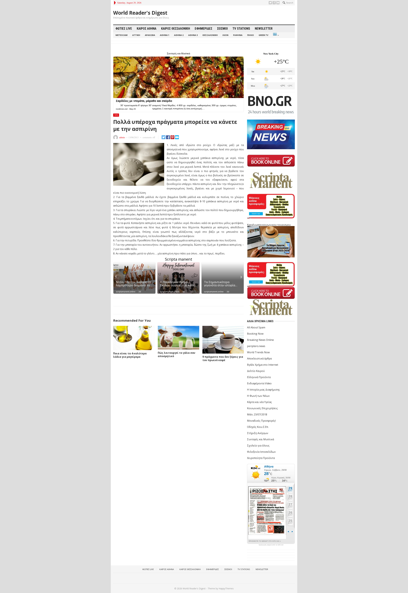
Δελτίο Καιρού (256, 371)
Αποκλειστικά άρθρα (259, 358)
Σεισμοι (222, 28)
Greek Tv (263, 35)
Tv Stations (241, 28)
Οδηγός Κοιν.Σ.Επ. (258, 427)
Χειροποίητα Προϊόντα (261, 458)
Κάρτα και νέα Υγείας (259, 402)
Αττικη (136, 35)
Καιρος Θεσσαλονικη (175, 28)
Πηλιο (250, 35)
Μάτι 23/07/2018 (257, 414)
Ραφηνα (237, 35)
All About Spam (256, 327)
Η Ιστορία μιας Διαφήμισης (263, 389)
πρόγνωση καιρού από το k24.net (271, 545)
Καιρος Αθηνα (146, 28)
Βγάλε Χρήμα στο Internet (262, 364)
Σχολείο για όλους (258, 445)
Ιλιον (225, 35)
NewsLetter (264, 28)
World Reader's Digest (140, 12)
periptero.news (256, 346)
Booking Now (255, 333)
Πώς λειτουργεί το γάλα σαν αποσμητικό (176, 354)
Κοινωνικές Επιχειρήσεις (262, 408)
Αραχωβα (150, 35)
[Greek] (276, 35)
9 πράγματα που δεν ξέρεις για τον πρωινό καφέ (222, 358)
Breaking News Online (260, 340)
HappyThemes (226, 588)
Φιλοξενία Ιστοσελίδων (261, 452)
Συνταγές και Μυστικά (260, 439)
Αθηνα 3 (193, 35)
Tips (116, 115)
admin (122, 137)
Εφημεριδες (203, 28)
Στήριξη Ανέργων (257, 433)
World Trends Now (258, 352)
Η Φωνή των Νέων (258, 396)
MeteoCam (121, 35)
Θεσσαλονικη (210, 35)
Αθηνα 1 (164, 35)
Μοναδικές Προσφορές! (261, 420)
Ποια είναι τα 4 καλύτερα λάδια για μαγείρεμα (130, 355)
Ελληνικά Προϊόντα (259, 377)
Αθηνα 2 (178, 35)
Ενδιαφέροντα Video (259, 383)
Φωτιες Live (124, 28)
